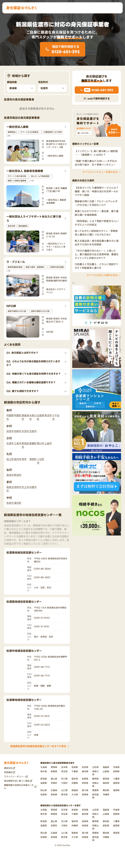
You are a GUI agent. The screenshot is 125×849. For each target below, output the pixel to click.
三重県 (116, 779)
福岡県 (116, 790)
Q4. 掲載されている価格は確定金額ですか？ (31, 382)
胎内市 (17, 459)
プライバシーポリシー (14, 776)
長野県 (116, 771)
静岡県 (95, 779)
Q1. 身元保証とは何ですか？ (22, 352)
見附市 (17, 487)
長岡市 (10, 475)
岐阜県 (85, 779)
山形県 (95, 767)
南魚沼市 (10, 489)
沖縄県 (106, 794)
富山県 (54, 779)
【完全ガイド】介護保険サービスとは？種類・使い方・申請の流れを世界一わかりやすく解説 (96, 191)
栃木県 (43, 771)
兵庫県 (74, 783)
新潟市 (17, 475)
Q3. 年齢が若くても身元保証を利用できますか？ (33, 373)
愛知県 (106, 779)
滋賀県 (43, 783)
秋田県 (85, 767)
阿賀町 (17, 415)
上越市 (48, 443)
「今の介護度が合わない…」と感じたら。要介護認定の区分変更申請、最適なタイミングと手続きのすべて (97, 254)
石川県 (64, 779)
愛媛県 (95, 790)
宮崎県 (85, 794)
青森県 (54, 767)
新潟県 (43, 779)
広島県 (54, 790)
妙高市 (33, 487)
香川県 (85, 790)
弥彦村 (10, 503)
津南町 (33, 459)
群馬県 (54, 771)
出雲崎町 (40, 417)
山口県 (64, 790)
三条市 (17, 443)
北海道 (43, 767)
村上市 (25, 487)
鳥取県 (106, 783)
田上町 (10, 459)
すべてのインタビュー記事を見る (100, 172)
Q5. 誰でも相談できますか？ (22, 391)
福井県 (74, 779)
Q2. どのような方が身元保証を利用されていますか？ (33, 363)
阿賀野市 (10, 417)
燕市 (24, 459)
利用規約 (8, 772)
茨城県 (116, 767)
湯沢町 (17, 503)
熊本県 (64, 794)
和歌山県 (95, 784)
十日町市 (40, 461)
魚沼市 (48, 415)
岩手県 (64, 767)
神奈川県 (95, 773)
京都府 (54, 783)
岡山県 (43, 790)
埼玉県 (64, 771)
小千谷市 (55, 417)
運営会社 (8, 768)
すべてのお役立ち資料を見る (102, 275)
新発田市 (25, 445)
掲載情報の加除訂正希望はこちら (19, 786)
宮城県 (74, 767)
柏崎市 (17, 431)
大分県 (74, 794)
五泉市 (33, 431)
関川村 (40, 443)
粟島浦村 (25, 417)
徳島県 (74, 790)
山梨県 (106, 771)
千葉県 (74, 771)
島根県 (116, 783)
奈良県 (85, 783)
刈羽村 (25, 431)
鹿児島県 (95, 796)
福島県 (106, 767)
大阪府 (64, 783)
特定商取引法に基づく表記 (17, 781)
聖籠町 (33, 443)
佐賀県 (43, 794)
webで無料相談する (98, 98)
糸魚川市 (33, 417)
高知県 (106, 790)
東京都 (85, 771)
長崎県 (54, 794)
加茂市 (10, 431)
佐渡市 (10, 443)
